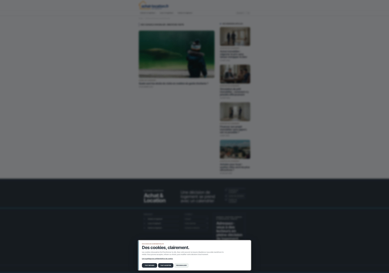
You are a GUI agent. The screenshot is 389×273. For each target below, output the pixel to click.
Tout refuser (149, 265)
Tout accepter (165, 265)
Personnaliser (181, 265)
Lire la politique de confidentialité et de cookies (157, 258)
